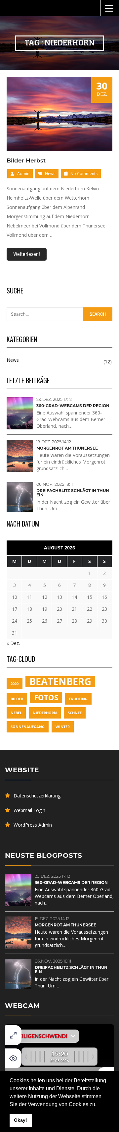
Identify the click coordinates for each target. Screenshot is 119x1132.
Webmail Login (29, 810)
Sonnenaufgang (28, 726)
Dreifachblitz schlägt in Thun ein (72, 492)
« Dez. (13, 643)
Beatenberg (60, 681)
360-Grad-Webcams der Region (72, 405)
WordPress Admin (33, 825)
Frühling (78, 699)
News (50, 173)
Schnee (75, 713)
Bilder (17, 699)
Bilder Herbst (26, 160)
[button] (99, 1105)
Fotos (46, 697)
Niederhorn (45, 713)
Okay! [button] (20, 1120)
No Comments (83, 173)
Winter (63, 726)
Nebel (16, 713)
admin (23, 173)
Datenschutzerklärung (37, 795)
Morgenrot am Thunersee (67, 448)
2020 (15, 683)
